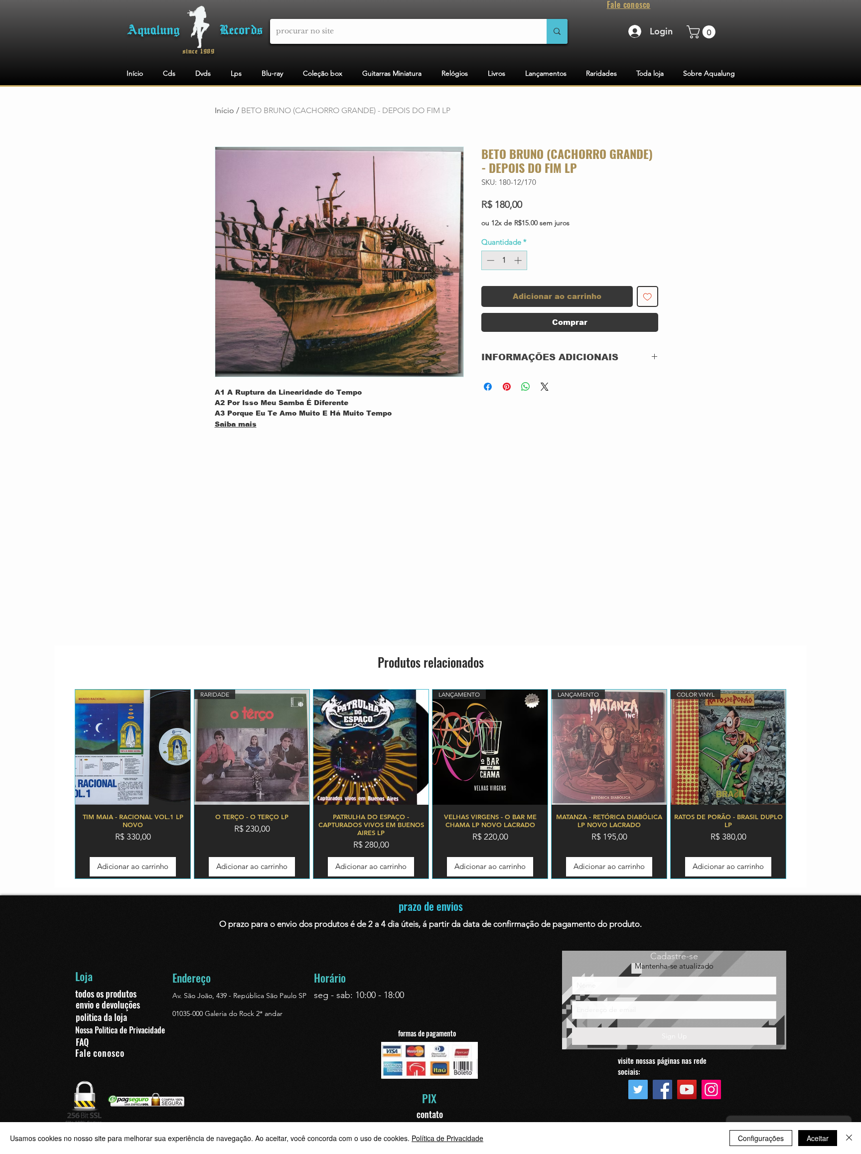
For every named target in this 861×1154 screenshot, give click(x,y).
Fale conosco (100, 1052)
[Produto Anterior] (60, 784)
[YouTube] (687, 1089)
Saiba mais (236, 424)
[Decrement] (489, 260)
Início (224, 110)
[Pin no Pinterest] (507, 387)
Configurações (761, 1138)
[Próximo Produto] (801, 784)
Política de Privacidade (447, 1138)
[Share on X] (545, 387)
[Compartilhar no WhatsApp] (526, 387)
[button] (702, 31)
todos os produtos (106, 993)
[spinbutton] (504, 260)
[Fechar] (849, 1138)
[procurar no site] (557, 31)
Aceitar (818, 1138)
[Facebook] (662, 1089)
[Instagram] (711, 1089)
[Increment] (519, 260)
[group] (430, 784)
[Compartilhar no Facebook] (488, 387)
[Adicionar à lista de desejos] (647, 296)
